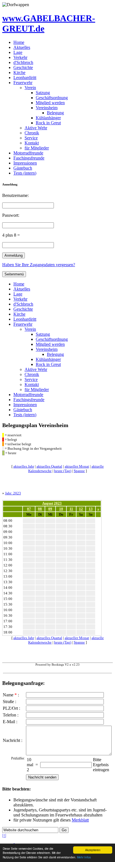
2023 (58, 503)
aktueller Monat (77, 466)
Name (8, 694)
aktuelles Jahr (23, 466)
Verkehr (20, 57)
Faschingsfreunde (28, 158)
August (47, 503)
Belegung (55, 112)
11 (71, 509)
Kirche (19, 72)
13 (91, 509)
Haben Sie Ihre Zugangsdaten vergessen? (38, 264)
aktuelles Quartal (49, 466)
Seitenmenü (14, 274)
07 (29, 509)
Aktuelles (21, 47)
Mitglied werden (50, 102)
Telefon (9, 715)
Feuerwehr (22, 82)
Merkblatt (80, 820)
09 (50, 509)
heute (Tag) (62, 471)
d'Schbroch (23, 62)
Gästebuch (22, 168)
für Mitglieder (37, 148)
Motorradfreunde (28, 153)
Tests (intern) (24, 173)
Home (18, 42)
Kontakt (32, 143)
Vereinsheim (47, 107)
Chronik (32, 132)
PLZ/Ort (10, 708)
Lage (17, 52)
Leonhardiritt (24, 77)
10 (61, 509)
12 (81, 509)
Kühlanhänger (48, 117)
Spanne (79, 471)
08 (40, 509)
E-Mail (9, 721)
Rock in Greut (48, 122)
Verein (30, 87)
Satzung (43, 92)
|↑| (4, 835)
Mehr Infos (84, 857)
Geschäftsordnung (52, 97)
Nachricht (11, 740)
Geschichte (23, 67)
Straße (8, 701)
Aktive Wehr (36, 127)
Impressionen (25, 163)
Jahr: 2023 (13, 493)
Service (31, 137)
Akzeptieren (92, 850)
